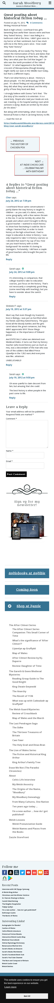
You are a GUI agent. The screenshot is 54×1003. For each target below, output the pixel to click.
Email (9, 461)
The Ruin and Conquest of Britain (15, 960)
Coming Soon (27, 589)
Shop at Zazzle (29, 606)
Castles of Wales (8, 928)
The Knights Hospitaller (11, 904)
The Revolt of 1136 (22, 696)
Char (8, 197)
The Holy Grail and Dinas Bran (28, 744)
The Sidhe (17, 727)
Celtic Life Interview (23, 779)
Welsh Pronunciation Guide (27, 823)
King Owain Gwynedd (24, 686)
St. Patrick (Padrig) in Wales (13, 898)
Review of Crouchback (24, 713)
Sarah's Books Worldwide (12, 952)
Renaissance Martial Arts (12, 946)
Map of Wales (19, 653)
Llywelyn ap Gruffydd (24, 648)
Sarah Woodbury (27, 3)
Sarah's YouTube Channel (12, 957)
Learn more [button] (10, 987)
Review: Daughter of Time (27, 665)
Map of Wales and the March (28, 718)
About (12, 775)
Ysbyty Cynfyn (7, 907)
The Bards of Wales (9, 916)
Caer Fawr (18, 740)
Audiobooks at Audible (27, 573)
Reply (9, 259)
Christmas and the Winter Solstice (15, 895)
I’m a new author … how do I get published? (19, 910)
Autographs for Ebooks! (11, 925)
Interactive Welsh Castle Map (13, 937)
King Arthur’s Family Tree (26, 762)
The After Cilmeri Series (22, 625)
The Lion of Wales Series (22, 750)
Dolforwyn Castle (9, 913)
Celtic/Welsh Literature (11, 931)
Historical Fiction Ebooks (12, 934)
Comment (11, 418)
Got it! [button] (27, 996)
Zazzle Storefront (19, 837)
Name (9, 450)
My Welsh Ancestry (22, 784)
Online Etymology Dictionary (13, 943)
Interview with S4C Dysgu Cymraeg (15, 889)
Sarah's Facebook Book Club (13, 955)
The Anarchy (19, 691)
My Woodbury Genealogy (26, 797)
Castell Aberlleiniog (10, 901)
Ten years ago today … (25, 806)
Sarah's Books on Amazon (12, 949)
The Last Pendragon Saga (23, 723)
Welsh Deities (7, 966)
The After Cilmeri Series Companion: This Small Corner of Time (30, 632)
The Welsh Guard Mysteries (24, 709)
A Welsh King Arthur (10, 892)
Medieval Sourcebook (10, 940)
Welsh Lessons (17, 819)
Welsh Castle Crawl (9, 963)
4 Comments (36, 22)
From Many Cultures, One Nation (30, 801)
